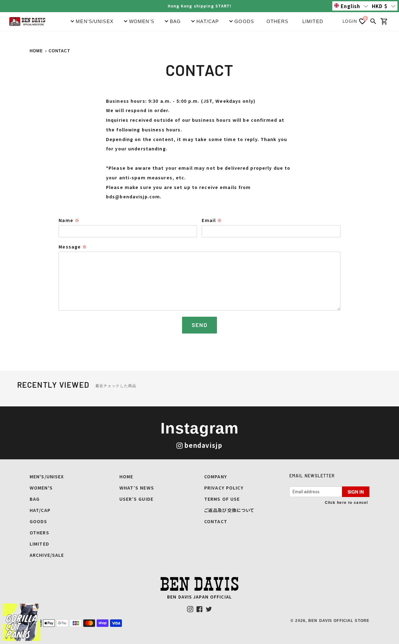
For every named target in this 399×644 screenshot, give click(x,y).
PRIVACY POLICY (223, 488)
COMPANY (215, 476)
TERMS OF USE (222, 499)
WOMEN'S (41, 488)
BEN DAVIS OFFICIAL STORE (338, 620)
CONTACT (215, 521)
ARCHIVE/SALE (47, 555)
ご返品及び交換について (229, 510)
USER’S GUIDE (136, 499)
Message (73, 247)
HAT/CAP (40, 510)
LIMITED (312, 21)
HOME (36, 51)
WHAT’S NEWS (136, 488)
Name (69, 220)
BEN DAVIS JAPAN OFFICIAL (199, 597)
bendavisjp (203, 445)
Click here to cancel (346, 502)
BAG (35, 499)
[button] (351, 6)
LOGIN (350, 21)
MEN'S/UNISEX (47, 476)
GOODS (38, 521)
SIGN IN (356, 492)
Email (212, 220)
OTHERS (277, 21)
